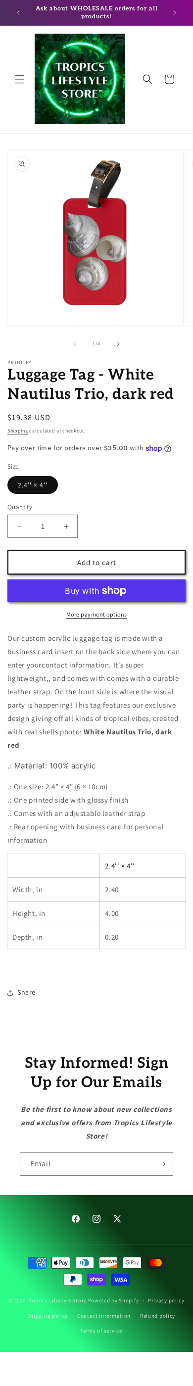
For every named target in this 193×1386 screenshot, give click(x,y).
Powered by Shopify (113, 1300)
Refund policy (157, 1315)
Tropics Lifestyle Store (58, 1300)
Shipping (17, 431)
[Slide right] (118, 344)
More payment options (96, 614)
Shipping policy (47, 1315)
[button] (20, 79)
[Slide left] (75, 344)
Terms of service (101, 1330)
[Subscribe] (162, 1164)
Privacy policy (166, 1300)
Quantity (19, 507)
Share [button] (26, 992)
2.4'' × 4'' (33, 484)
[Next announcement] (175, 13)
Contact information (104, 1315)
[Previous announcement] (18, 13)
